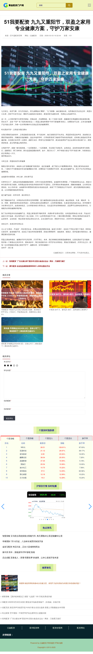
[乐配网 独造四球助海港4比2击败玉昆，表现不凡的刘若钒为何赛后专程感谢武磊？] (9, 583)
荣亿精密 (23, 474)
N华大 (23, 447)
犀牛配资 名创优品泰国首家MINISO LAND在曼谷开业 (29, 266)
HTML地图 (58, 643)
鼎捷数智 (23, 461)
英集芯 (23, 464)
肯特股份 (23, 471)
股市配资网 (34, 627)
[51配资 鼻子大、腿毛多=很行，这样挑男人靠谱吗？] (70, 294)
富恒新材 (23, 454)
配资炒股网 (57, 627)
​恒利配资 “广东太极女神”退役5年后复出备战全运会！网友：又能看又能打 (31, 618)
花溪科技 (23, 450)
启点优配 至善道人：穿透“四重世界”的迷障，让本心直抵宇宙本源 (30, 557)
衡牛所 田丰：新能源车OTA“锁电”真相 (18, 552)
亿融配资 (11, 627)
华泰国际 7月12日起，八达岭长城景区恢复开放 (22, 541)
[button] (2, 506)
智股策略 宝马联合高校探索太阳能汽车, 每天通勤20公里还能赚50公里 (32, 535)
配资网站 (81, 627)
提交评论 (9, 418)
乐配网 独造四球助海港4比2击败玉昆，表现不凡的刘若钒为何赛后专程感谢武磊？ (50, 583)
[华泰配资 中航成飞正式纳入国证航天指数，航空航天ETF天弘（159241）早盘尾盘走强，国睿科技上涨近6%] (22, 294)
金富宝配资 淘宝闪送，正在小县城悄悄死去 (21, 546)
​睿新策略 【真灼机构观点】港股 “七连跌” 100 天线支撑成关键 (27, 596)
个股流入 (49, 438)
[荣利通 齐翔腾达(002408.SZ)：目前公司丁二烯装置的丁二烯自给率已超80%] (22, 329)
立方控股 (23, 477)
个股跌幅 (29, 438)
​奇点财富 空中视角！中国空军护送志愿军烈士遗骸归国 (24, 613)
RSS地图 (50, 643)
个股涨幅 (10, 438)
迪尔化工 (23, 467)
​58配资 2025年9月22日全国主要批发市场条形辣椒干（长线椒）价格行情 (31, 602)
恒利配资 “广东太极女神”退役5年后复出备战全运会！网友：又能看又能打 (37, 261)
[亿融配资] (14, 5)
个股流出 (68, 438)
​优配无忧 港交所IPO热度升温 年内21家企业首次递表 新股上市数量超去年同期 (33, 607)
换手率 (85, 438)
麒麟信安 (23, 457)
